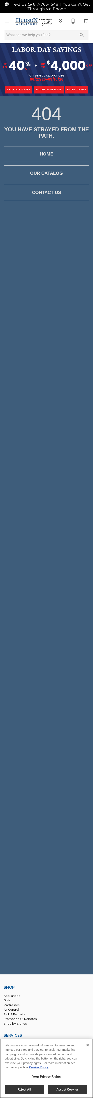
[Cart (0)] (85, 21)
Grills (7, 1000)
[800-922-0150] (73, 21)
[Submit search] (82, 35)
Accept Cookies (67, 1089)
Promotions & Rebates (20, 1019)
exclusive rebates (49, 89)
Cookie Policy (39, 1067)
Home (46, 153)
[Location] (60, 21)
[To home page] (33, 22)
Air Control (11, 1009)
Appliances (12, 996)
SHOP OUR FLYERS (18, 89)
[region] (46, 1068)
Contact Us (46, 192)
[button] (7, 21)
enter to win (76, 89)
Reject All (24, 1089)
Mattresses (11, 1005)
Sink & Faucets (14, 1014)
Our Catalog (46, 173)
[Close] (88, 1045)
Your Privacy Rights (46, 1076)
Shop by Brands (15, 1023)
